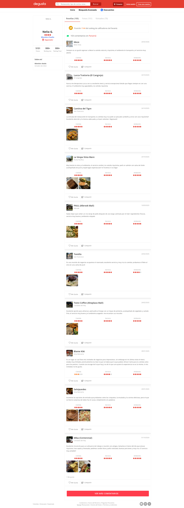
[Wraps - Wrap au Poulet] (72, 232)
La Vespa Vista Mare (84, 157)
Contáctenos (83, 503)
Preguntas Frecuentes (107, 503)
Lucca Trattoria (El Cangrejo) (88, 75)
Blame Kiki (79, 351)
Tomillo (77, 254)
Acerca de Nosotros (94, 503)
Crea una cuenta (144, 4)
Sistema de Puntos (96, 505)
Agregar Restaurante (83, 505)
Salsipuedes (80, 389)
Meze (76, 42)
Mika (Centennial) (83, 437)
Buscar (95, 4)
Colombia (36, 504)
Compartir (88, 67)
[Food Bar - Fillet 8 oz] (72, 280)
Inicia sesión (130, 4)
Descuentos (107, 10)
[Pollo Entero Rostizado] (72, 466)
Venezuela (43, 504)
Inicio (72, 10)
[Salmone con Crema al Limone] (84, 183)
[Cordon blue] (84, 466)
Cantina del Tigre (82, 108)
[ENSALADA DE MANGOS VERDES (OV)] (84, 415)
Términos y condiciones (110, 505)
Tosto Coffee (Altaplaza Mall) (88, 302)
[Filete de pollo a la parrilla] (72, 329)
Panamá (119, 4)
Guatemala (50, 504)
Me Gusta (74, 67)
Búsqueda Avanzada (88, 10)
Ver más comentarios (107, 493)
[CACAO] (72, 415)
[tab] (72, 18)
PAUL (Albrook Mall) (84, 205)
